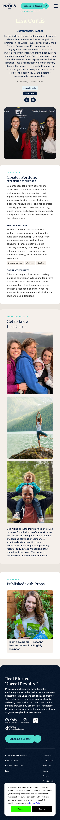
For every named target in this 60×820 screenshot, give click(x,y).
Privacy (46, 776)
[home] (9, 6)
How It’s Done (11, 760)
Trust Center (49, 781)
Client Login (48, 760)
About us (47, 765)
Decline (42, 809)
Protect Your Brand (14, 765)
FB (33, 100)
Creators (47, 755)
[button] (56, 6)
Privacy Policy (35, 803)
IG (27, 100)
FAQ (7, 771)
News (45, 771)
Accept (21, 809)
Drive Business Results (16, 755)
